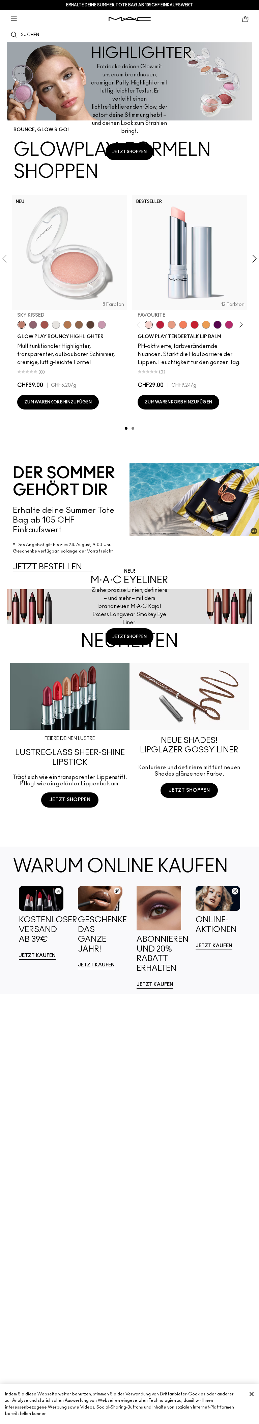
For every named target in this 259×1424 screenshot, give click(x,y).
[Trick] (217, 324)
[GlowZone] (90, 324)
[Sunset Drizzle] (33, 324)
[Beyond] (229, 324)
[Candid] (183, 324)
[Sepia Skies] (79, 324)
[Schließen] (251, 1394)
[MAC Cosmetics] (129, 19)
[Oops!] (206, 324)
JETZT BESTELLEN (47, 567)
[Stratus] (101, 324)
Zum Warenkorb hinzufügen (58, 402)
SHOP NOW (70, 824)
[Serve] (194, 324)
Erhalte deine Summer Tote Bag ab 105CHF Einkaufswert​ (129, 5)
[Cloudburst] (67, 324)
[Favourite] (148, 324)
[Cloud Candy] (44, 324)
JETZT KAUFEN (37, 955)
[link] (41, 923)
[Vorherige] (140, 325)
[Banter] (160, 324)
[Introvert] (171, 324)
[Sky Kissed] (21, 324)
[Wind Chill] (56, 324)
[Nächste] (240, 325)
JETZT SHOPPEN (129, 152)
